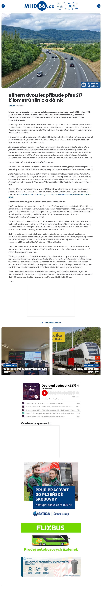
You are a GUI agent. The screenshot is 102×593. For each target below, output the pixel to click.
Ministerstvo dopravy (53, 323)
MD (42, 323)
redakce (12, 106)
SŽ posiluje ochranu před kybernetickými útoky (25, 370)
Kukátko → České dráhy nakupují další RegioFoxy (78, 370)
